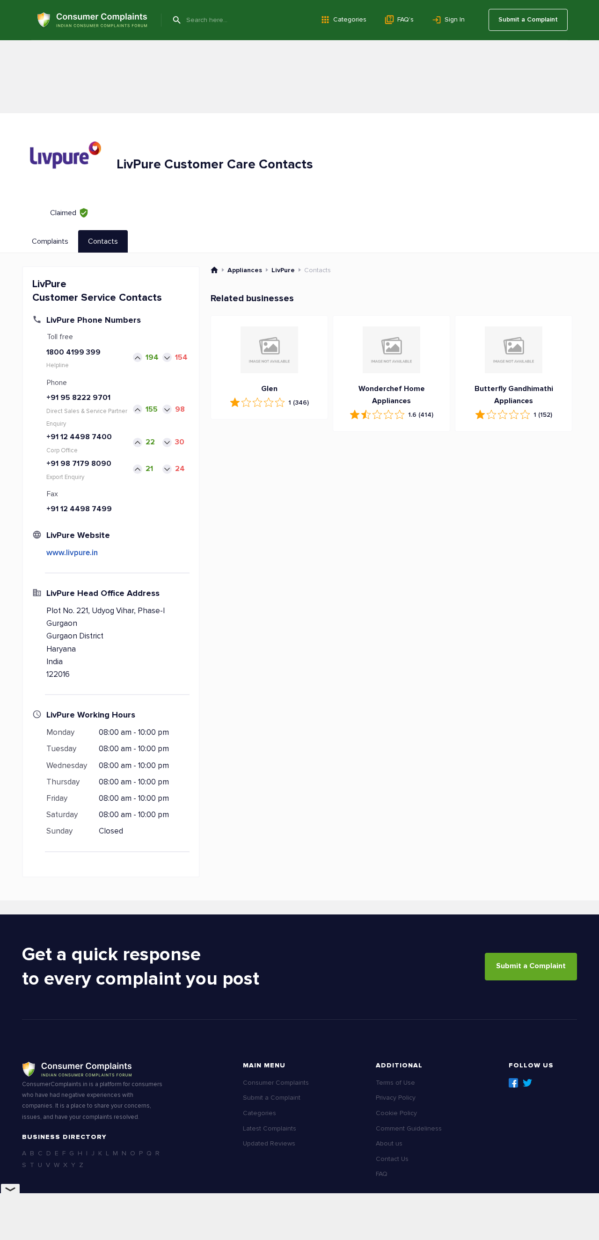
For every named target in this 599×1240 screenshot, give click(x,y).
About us (389, 1143)
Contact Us (392, 1159)
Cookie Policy (396, 1113)
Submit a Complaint (528, 19)
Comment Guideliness (409, 1128)
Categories (349, 19)
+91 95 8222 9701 (78, 397)
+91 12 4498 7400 (79, 437)
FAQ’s (405, 19)
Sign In (455, 19)
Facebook (513, 1083)
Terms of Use (395, 1083)
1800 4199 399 (73, 352)
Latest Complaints (269, 1128)
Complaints (50, 241)
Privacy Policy (396, 1098)
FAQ (381, 1174)
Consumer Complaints (276, 1083)
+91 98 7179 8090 (78, 463)
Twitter (527, 1083)
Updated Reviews (269, 1143)
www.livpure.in (72, 553)
